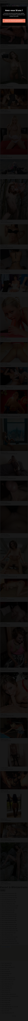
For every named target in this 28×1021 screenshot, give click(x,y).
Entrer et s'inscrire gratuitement (14, 20)
